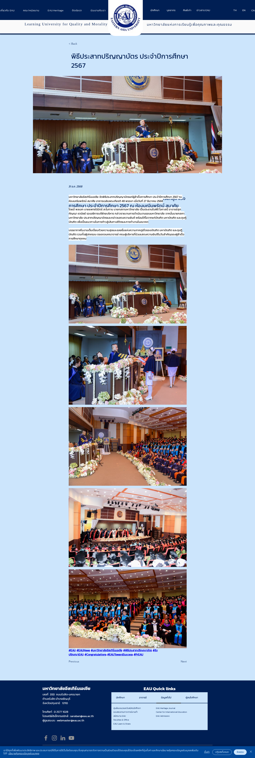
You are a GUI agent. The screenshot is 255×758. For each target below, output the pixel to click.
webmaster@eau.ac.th (70, 720)
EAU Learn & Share (121, 723)
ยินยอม (240, 752)
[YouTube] (71, 738)
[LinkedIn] (63, 738)
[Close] (251, 752)
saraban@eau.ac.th (82, 716)
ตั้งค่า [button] (207, 752)
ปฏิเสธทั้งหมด (222, 752)
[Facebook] (45, 738)
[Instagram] (54, 738)
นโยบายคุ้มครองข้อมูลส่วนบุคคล (23, 753)
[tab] (122, 697)
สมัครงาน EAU (119, 716)
